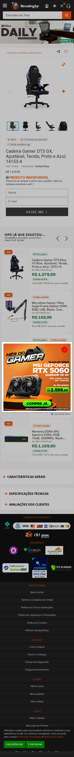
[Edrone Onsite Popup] (37, 378)
